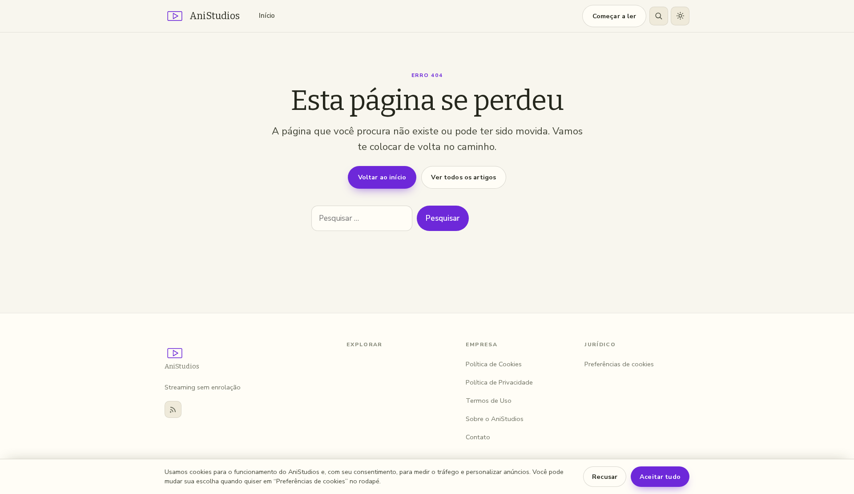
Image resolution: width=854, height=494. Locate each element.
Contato (478, 437)
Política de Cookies (494, 364)
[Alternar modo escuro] (680, 16)
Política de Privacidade (499, 382)
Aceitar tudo (660, 476)
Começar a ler (614, 16)
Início (267, 15)
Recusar (604, 476)
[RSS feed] (173, 409)
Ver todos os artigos (463, 177)
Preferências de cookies (619, 364)
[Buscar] (658, 16)
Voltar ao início (382, 177)
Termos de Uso (489, 400)
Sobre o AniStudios (495, 418)
